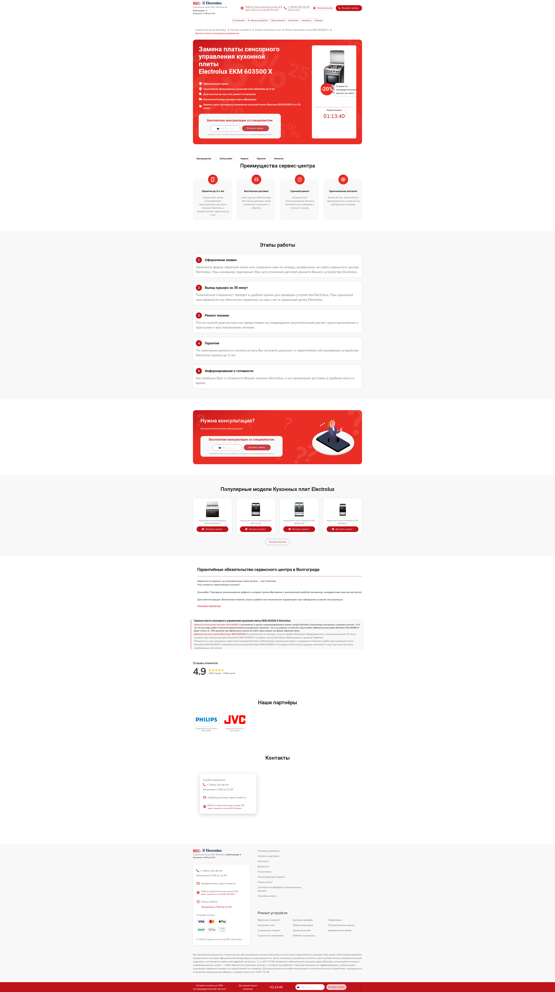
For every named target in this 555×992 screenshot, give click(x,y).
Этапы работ (226, 158)
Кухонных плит (266, 925)
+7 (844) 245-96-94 (299, 6)
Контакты (306, 20)
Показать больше (277, 542)
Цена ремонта (278, 20)
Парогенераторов (303, 925)
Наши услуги (265, 882)
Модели (244, 158)
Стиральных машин (269, 930)
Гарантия (261, 158)
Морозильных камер (340, 930)
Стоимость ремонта (269, 850)
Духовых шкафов (303, 919)
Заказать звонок (350, 8)
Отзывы (318, 20)
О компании (238, 20)
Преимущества (203, 158)
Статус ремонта (324, 8)
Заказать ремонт (213, 529)
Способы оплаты (267, 895)
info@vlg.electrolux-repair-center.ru (227, 797)
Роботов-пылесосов (304, 935)
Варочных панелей (269, 919)
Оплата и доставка (268, 856)
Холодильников (302, 930)
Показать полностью (209, 605)
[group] (206, 722)
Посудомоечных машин (341, 925)
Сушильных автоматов (270, 935)
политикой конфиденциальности (260, 134)
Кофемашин (335, 919)
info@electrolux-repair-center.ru (218, 883)
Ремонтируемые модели (271, 876)
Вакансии (293, 20)
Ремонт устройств (259, 20)
